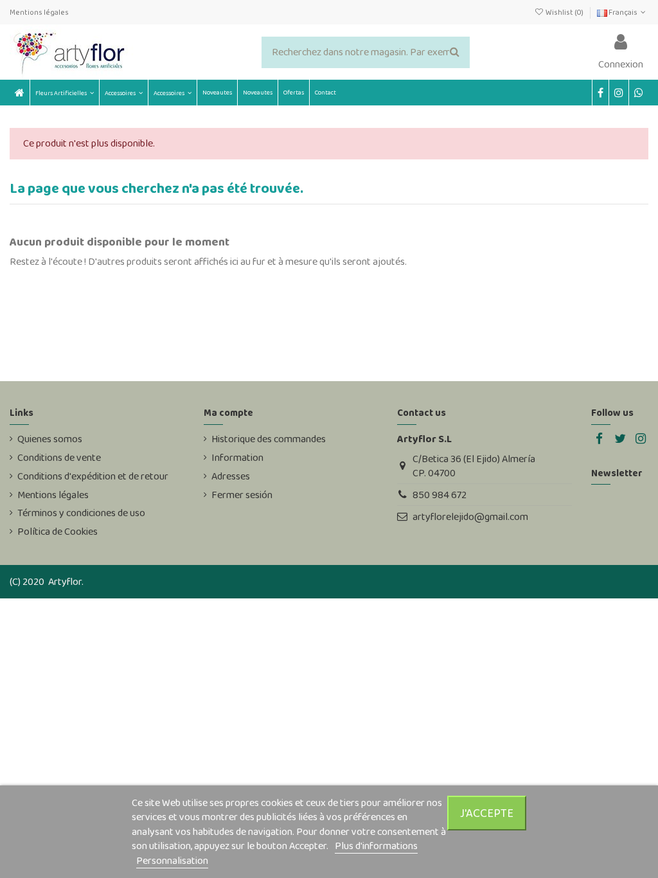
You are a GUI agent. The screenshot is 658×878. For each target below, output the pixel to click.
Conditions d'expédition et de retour (92, 476)
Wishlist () (564, 12)
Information (237, 458)
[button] (123, 92)
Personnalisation (172, 860)
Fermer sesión (241, 495)
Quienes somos (49, 439)
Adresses (230, 476)
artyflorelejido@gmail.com (470, 516)
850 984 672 (440, 494)
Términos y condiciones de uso (81, 513)
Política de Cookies (57, 531)
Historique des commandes (268, 439)
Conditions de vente (59, 458)
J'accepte (486, 812)
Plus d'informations (376, 845)
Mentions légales (39, 12)
